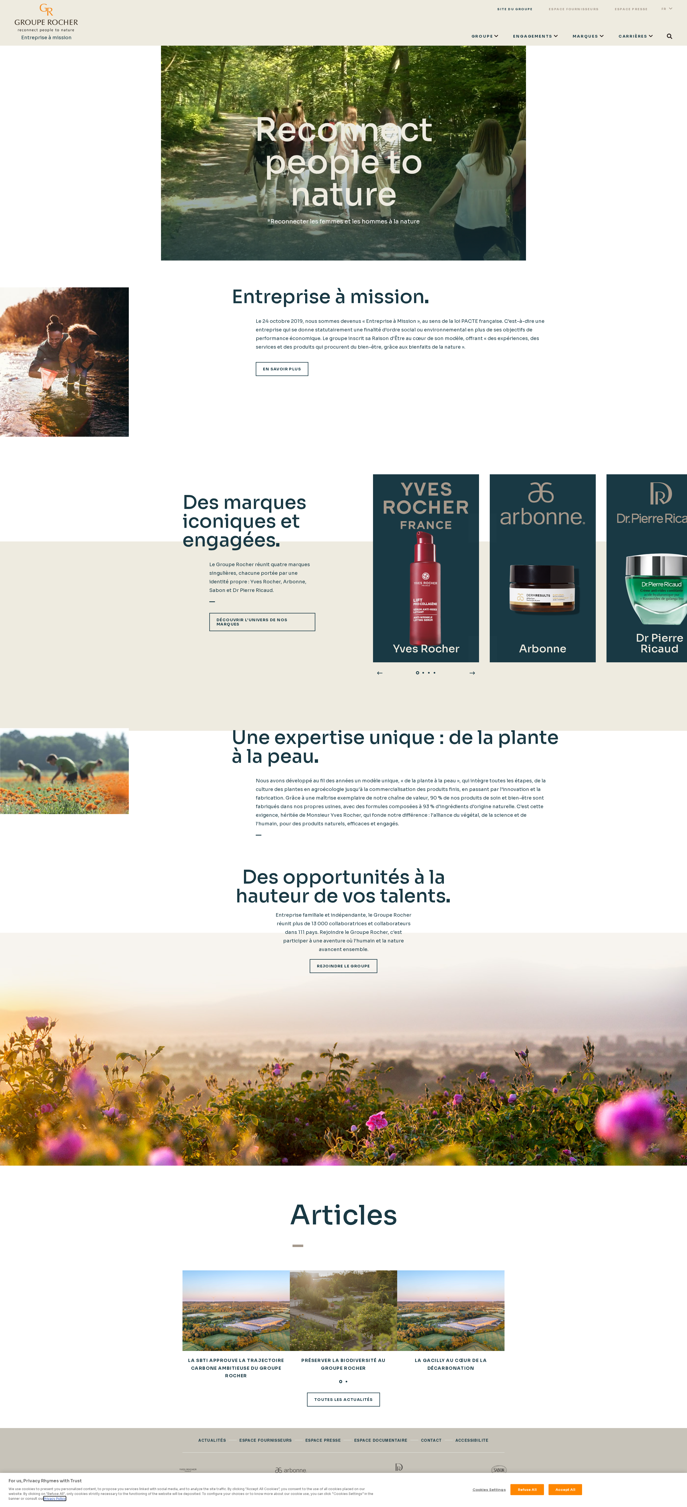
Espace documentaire (381, 1440)
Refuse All (527, 1489)
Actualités (212, 1440)
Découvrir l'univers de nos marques (252, 622)
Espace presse (631, 9)
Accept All (565, 1489)
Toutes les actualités (343, 1399)
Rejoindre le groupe (343, 966)
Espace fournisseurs (574, 9)
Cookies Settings (489, 1489)
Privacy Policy (55, 1499)
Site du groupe (515, 9)
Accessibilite (472, 1440)
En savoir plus (282, 369)
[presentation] (379, 672)
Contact (431, 1440)
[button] (418, 672)
